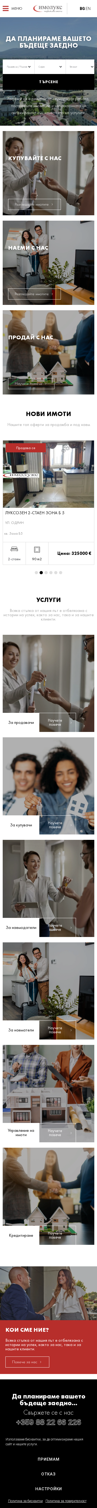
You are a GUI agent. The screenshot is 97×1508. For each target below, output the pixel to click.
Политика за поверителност (66, 1501)
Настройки (48, 1488)
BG (82, 8)
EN (88, 8)
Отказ (48, 1474)
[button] (12, 8)
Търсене (48, 81)
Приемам (49, 1459)
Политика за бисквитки (25, 1501)
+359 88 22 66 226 (48, 1422)
